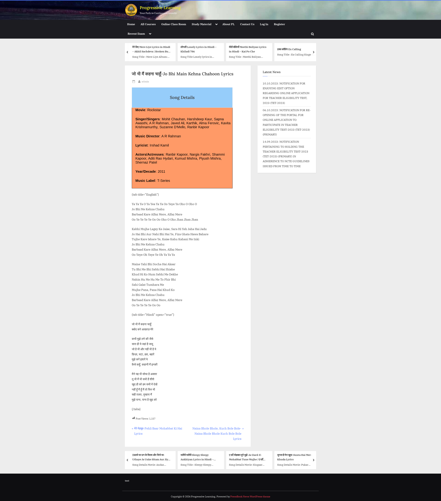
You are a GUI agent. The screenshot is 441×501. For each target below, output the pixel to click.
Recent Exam (136, 33)
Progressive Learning (160, 7)
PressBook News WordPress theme (250, 496)
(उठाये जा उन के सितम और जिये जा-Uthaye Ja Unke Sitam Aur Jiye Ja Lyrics (150, 457)
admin (145, 81)
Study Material (201, 24)
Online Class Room (173, 24)
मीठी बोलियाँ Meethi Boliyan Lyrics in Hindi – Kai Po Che (247, 49)
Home (131, 24)
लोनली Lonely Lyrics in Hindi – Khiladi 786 (199, 49)
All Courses (148, 24)
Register (279, 24)
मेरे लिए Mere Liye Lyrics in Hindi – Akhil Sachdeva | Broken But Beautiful (151, 49)
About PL (228, 24)
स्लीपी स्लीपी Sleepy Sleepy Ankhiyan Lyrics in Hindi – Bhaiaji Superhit (197, 457)
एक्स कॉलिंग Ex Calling (289, 49)
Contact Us (247, 24)
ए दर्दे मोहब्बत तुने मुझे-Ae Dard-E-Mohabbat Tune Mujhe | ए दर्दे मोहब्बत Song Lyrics (246, 457)
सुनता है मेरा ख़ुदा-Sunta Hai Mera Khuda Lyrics (294, 457)
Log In (264, 24)
